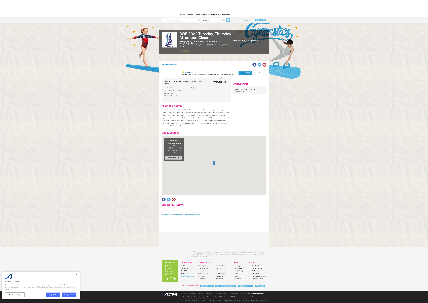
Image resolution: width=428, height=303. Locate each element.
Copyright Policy (221, 293)
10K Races (201, 278)
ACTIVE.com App (186, 266)
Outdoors (226, 14)
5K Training (255, 271)
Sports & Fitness (186, 14)
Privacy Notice (233, 293)
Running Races (203, 266)
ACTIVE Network (172, 294)
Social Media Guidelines (191, 300)
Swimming (219, 278)
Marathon (219, 268)
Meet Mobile (184, 273)
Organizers (260, 20)
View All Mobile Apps (187, 276)
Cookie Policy (187, 297)
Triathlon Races (203, 268)
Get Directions (174, 158)
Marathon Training (257, 278)
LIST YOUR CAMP (207, 286)
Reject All (52, 295)
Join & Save (245, 73)
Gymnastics (184, 51)
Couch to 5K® (185, 268)
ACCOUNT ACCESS (245, 286)
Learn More (258, 73)
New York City (238, 271)
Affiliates (260, 286)
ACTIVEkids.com (168, 14)
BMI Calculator (256, 266)
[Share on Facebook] (254, 65)
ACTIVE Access (235, 297)
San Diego (237, 266)
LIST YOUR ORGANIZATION (226, 286)
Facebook (170, 266)
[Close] (76, 274)
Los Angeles (238, 268)
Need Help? (248, 20)
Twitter (169, 268)
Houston (236, 276)
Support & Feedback (221, 297)
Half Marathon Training (259, 276)
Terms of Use (209, 293)
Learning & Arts (214, 14)
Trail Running (220, 273)
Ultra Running (220, 271)
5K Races (201, 276)
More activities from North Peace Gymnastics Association (181, 214)
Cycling (200, 271)
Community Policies (207, 300)
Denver (236, 273)
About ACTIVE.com (189, 293)
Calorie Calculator (257, 268)
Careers (209, 297)
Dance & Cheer (201, 14)
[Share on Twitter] (259, 65)
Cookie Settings (15, 295)
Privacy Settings (199, 297)
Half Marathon (220, 266)
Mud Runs (219, 276)
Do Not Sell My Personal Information (252, 293)
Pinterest (170, 271)
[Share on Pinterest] (264, 65)
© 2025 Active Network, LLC (225, 300)
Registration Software (249, 297)
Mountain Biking (203, 273)
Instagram (170, 273)
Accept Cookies (69, 295)
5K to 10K (184, 271)
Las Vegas (237, 278)
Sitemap (200, 293)
